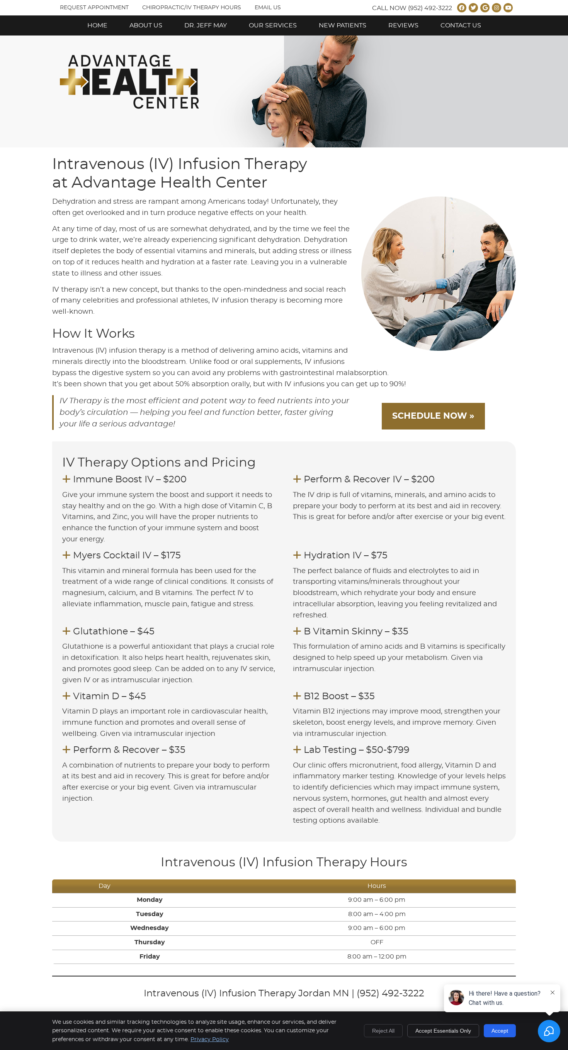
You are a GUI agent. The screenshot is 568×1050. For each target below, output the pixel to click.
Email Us (268, 7)
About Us (145, 25)
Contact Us (460, 25)
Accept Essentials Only (443, 1031)
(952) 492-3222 (430, 8)
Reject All (383, 1031)
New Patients (342, 25)
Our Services (273, 25)
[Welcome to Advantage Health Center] (129, 106)
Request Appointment (94, 7)
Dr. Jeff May (205, 25)
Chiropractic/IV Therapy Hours (191, 7)
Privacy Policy (209, 1039)
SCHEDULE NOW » (433, 416)
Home (97, 25)
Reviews (403, 25)
